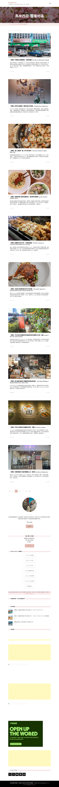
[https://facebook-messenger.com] (20, 774)
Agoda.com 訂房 (29, 565)
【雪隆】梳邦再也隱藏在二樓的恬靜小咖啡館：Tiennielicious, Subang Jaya (29, 106)
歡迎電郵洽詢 (29, 545)
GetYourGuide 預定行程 (29, 581)
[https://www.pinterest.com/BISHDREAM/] (24, 774)
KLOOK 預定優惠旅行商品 (29, 570)
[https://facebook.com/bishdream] (10, 774)
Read (47, 71)
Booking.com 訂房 (29, 560)
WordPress (33, 784)
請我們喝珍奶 (29, 586)
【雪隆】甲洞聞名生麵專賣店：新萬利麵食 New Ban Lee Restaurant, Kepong (29, 60)
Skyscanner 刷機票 (29, 555)
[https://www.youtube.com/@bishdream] (17, 774)
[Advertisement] (29, 652)
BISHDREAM (12, 2)
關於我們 (29, 526)
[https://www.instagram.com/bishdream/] (13, 774)
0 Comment (12, 71)
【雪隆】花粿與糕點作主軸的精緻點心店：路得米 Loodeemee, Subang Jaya (29, 472)
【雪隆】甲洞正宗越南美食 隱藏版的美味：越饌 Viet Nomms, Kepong (27, 427)
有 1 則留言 (12, 392)
